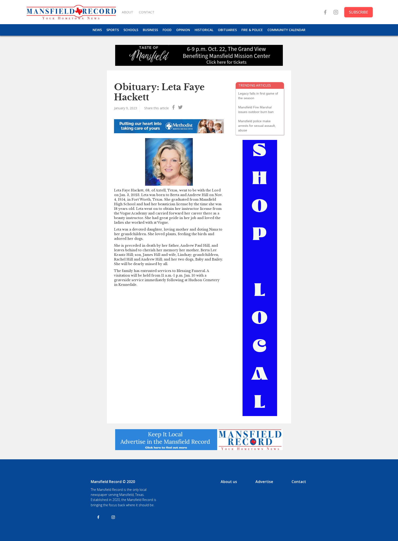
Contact (299, 481)
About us (229, 481)
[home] (71, 12)
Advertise (264, 481)
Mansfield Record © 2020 (113, 481)
